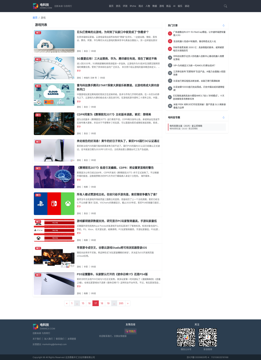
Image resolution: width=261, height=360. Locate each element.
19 (108, 303)
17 (95, 303)
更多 (79, 70)
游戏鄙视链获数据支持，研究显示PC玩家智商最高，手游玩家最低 (117, 221)
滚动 (187, 6)
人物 (147, 6)
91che (133, 6)
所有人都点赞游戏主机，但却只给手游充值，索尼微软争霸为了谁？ (117, 194)
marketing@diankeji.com (54, 344)
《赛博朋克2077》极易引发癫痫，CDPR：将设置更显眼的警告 (115, 167)
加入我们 (48, 338)
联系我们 (60, 338)
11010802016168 (219, 357)
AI (174, 6)
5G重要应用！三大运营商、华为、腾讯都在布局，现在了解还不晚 (117, 58)
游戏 (161, 6)
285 (121, 303)
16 (89, 303)
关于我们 (37, 338)
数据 (154, 6)
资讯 (118, 6)
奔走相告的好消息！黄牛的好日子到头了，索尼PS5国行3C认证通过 (118, 141)
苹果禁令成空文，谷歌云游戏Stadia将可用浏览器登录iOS (112, 247)
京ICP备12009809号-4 (198, 357)
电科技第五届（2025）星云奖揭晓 (186, 127)
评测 (125, 6)
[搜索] (225, 6)
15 (83, 303)
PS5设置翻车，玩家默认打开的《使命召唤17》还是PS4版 (112, 274)
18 (102, 303)
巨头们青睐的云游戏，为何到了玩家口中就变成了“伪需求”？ (113, 32)
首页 (111, 6)
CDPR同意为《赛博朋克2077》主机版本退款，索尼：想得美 (114, 114)
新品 (168, 6)
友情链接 (72, 338)
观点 (141, 6)
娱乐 (180, 6)
